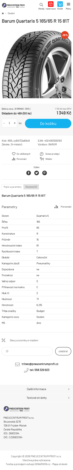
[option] (36, 64)
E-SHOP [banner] (13, 6)
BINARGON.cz (42, 464)
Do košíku (48, 123)
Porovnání (21, 159)
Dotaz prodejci (52, 153)
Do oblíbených (23, 153)
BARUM (52, 144)
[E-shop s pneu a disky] (3, 13)
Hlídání (48, 159)
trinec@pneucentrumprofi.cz (40, 363)
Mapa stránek (59, 464)
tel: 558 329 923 (39, 369)
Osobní (11, 13)
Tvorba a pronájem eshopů (20, 464)
